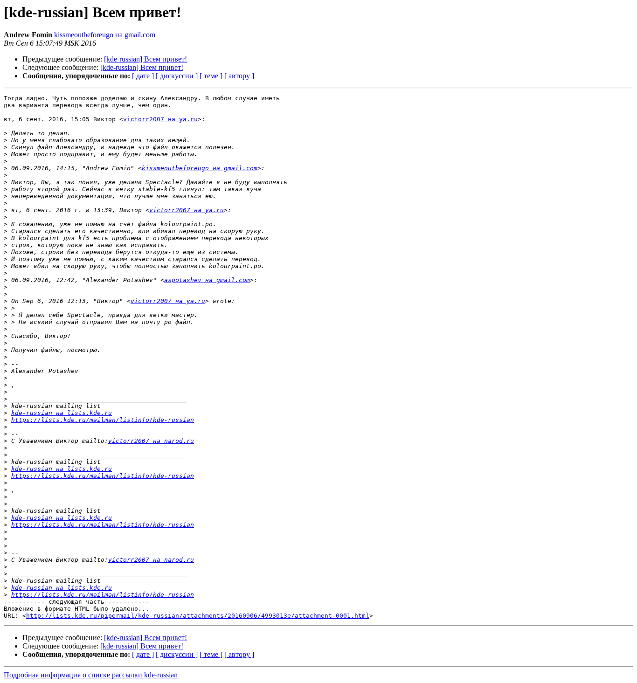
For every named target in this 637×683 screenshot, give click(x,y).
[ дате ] (143, 76)
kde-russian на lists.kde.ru (61, 412)
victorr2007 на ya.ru (160, 119)
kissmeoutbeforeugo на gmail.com (104, 35)
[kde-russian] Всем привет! (145, 59)
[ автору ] (239, 76)
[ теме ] (211, 76)
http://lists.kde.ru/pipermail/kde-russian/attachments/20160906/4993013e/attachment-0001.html (197, 615)
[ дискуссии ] (177, 76)
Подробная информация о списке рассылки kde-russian (91, 675)
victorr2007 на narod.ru (151, 440)
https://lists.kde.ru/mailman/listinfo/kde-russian (102, 419)
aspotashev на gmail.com (207, 279)
